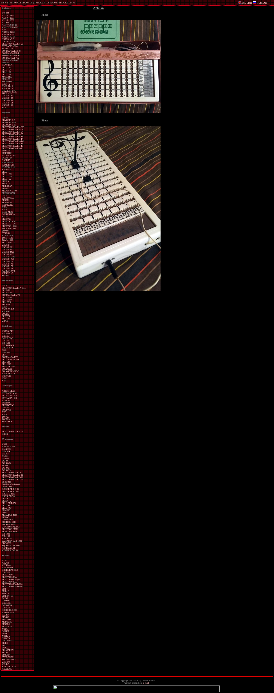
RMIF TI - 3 (7, 86)
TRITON (6, 318)
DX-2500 (6, 352)
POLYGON (7, 369)
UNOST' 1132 (8, 254)
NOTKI (5, 633)
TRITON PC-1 (8, 242)
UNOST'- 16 (7, 261)
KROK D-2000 (8, 494)
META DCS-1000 (9, 515)
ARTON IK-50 (8, 32)
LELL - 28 (6, 74)
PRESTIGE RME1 (10, 531)
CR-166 (5, 340)
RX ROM (6, 311)
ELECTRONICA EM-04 (12, 132)
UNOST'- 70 (7, 264)
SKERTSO (6, 219)
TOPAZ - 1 (7, 419)
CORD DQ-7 (7, 338)
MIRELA (6, 624)
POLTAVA (6, 410)
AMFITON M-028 (10, 27)
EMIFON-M (7, 596)
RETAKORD (7, 205)
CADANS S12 (8, 41)
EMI (4, 589)
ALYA (4, 560)
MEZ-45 (5, 517)
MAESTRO (7, 77)
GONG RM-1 (8, 486)
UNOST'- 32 (7, 98)
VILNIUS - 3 (7, 273)
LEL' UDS (6, 364)
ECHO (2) (6, 463)
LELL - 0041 (7, 176)
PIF (3, 645)
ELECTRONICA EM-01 (12, 129)
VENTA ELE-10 (9, 666)
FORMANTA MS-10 (11, 55)
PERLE (5, 200)
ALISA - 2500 (8, 20)
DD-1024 (6, 451)
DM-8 (4, 285)
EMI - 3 (5, 593)
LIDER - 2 (6, 501)
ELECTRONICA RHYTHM (14, 288)
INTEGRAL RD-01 (10, 491)
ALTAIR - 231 (8, 22)
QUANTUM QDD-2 (10, 527)
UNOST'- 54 (7, 103)
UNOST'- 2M (8, 259)
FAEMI (5, 598)
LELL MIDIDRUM (10, 359)
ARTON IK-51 (8, 34)
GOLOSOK (7, 605)
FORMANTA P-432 (10, 58)
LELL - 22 (6, 179)
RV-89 (4, 378)
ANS (4, 29)
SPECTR (6, 316)
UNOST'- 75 (7, 268)
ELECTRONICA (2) (10, 579)
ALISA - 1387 (8, 18)
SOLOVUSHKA (9, 659)
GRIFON (6, 607)
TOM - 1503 (7, 240)
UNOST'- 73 (7, 266)
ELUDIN (6, 290)
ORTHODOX (7, 519)
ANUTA (5, 563)
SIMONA (6, 655)
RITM (4, 207)
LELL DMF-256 (9, 503)
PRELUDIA (7, 202)
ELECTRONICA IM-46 (12, 586)
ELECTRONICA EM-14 (12, 139)
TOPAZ (5, 417)
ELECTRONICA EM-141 (13, 141)
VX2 (4, 380)
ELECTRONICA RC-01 (12, 475)
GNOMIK (6, 603)
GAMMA (6, 160)
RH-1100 (6, 536)
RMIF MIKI (7, 212)
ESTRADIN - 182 (10, 393)
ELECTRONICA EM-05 (12, 134)
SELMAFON (7, 650)
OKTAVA (6, 638)
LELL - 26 (6, 72)
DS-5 (4, 350)
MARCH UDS (8, 366)
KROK (5, 434)
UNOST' (5, 245)
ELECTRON (7, 575)
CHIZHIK (6, 572)
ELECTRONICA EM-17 (12, 146)
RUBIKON (7, 538)
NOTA (4, 629)
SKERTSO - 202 (9, 221)
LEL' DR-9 (7, 300)
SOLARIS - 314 (9, 228)
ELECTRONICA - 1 (10, 582)
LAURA (5, 615)
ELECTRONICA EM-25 (12, 44)
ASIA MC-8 (7, 333)
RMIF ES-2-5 (8, 309)
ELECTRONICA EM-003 (13, 127)
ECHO (5, 461)
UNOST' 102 (7, 249)
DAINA (5, 117)
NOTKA (5, 631)
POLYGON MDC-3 (10, 371)
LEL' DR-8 (7, 297)
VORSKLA (7, 421)
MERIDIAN (7, 186)
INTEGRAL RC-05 (10, 489)
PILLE (5, 643)
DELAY (5, 454)
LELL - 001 (7, 174)
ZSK (4, 107)
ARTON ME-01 (9, 446)
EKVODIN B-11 (9, 125)
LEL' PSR (6, 302)
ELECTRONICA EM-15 (12, 143)
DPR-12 (5, 458)
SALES (47, 2)
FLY (4, 355)
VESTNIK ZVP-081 (10, 550)
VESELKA (7, 669)
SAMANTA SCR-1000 (12, 541)
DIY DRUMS (8, 345)
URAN (5, 321)
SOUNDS (28, 2)
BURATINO (7, 567)
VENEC (5, 664)
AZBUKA (6, 565)
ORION (5, 407)
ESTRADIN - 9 (8, 155)
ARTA (4, 444)
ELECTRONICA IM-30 (12, 584)
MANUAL (6, 183)
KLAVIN (6, 400)
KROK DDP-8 (8, 496)
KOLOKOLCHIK (9, 610)
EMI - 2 (5, 591)
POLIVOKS (7, 81)
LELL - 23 (6, 67)
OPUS (4, 195)
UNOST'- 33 (7, 100)
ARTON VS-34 (8, 39)
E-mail (146, 683)
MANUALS (15, 2)
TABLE (38, 2)
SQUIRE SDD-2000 (10, 545)
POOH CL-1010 (9, 522)
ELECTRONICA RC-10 (12, 479)
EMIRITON (7, 153)
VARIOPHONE (8, 271)
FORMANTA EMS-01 (11, 51)
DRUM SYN (7, 347)
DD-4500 (6, 343)
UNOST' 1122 (8, 252)
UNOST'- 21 (7, 95)
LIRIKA (5, 181)
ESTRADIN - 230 (10, 46)
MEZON (5, 188)
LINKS (72, 2)
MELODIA (7, 622)
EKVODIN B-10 (9, 122)
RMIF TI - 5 (7, 88)
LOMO (5, 512)
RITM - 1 (6, 209)
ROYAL (5, 648)
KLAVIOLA (7, 65)
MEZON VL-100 (9, 191)
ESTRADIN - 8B (9, 398)
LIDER (5, 498)
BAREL (5, 336)
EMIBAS (6, 150)
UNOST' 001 (7, 247)
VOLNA (5, 275)
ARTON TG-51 (8, 37)
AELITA (5, 13)
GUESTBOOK (59, 2)
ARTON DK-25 (8, 391)
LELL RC (6, 505)
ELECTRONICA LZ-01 (12, 472)
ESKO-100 (6, 482)
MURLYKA (7, 626)
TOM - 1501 (7, 238)
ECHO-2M (6, 470)
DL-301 (5, 456)
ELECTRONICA (9, 577)
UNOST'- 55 (7, 105)
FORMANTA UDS (10, 357)
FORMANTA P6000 (11, 484)
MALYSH (6, 619)
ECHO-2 (5, 468)
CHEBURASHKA (10, 570)
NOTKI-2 (6, 636)
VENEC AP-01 (8, 548)
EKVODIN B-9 (8, 120)
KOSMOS (6, 403)
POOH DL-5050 (9, 524)
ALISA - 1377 (8, 15)
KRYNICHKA (8, 612)
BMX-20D (6, 449)
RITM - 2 (6, 84)
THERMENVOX (9, 93)
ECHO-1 (5, 465)
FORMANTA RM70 (11, 295)
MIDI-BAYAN (8, 405)
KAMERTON (8, 165)
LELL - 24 (6, 70)
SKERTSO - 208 (9, 226)
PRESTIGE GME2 (10, 529)
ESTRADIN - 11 (9, 292)
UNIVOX (6, 662)
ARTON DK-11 (8, 331)
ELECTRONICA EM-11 (12, 136)
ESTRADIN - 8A (9, 395)
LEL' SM (6, 362)
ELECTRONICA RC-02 (12, 477)
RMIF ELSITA (8, 373)
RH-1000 (6, 534)
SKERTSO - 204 (9, 224)
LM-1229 (6, 510)
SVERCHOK (7, 657)
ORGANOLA (8, 198)
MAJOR (5, 617)
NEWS (4, 2)
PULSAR (6, 304)
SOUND (5, 314)
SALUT (5, 216)
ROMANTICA (8, 214)
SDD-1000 (6, 543)
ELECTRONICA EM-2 (12, 148)
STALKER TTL (9, 91)
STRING (6, 233)
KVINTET (6, 169)
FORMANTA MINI (10, 53)
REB (4, 412)
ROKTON (6, 376)
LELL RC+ (7, 508)
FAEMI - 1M (7, 48)
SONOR (5, 231)
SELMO (5, 652)
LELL (4, 172)
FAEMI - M (7, 158)
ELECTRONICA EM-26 (12, 431)
